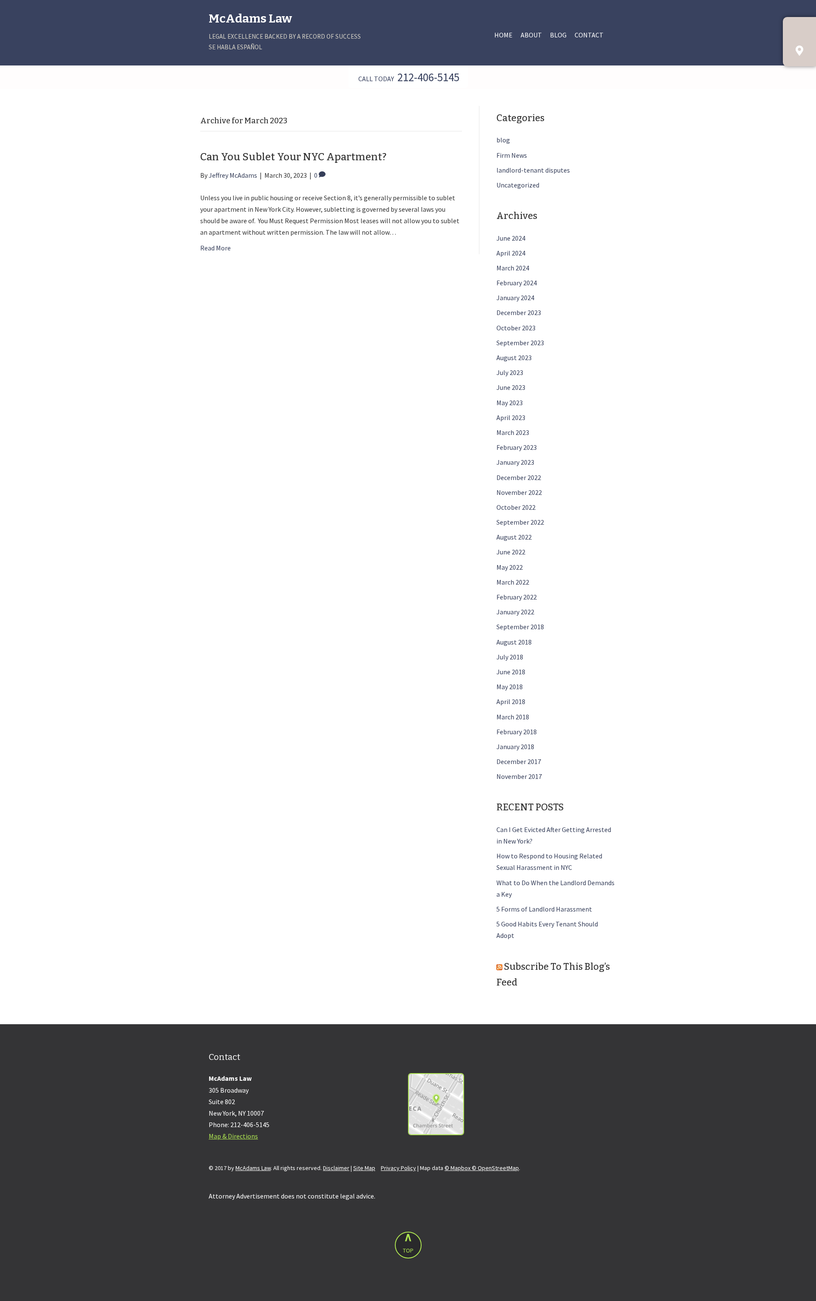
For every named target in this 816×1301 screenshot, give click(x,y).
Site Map (364, 1168)
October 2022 (516, 507)
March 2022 (512, 582)
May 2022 (509, 567)
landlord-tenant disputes (533, 170)
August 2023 (514, 357)
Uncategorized (517, 185)
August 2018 (514, 642)
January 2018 (515, 746)
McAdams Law (250, 18)
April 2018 (510, 701)
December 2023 (518, 312)
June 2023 (510, 387)
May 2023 (509, 402)
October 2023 (516, 328)
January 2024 (515, 297)
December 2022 (518, 477)
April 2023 (510, 417)
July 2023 (509, 372)
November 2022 (519, 492)
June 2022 (510, 552)
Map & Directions (233, 1136)
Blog (558, 35)
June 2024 (510, 238)
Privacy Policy (398, 1168)
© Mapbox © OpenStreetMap (482, 1168)
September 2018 (520, 626)
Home (503, 35)
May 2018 (509, 686)
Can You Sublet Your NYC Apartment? (293, 157)
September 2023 (520, 342)
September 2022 (520, 522)
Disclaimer (336, 1168)
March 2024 (512, 268)
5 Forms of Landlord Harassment (544, 909)
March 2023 (512, 432)
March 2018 (512, 717)
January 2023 (515, 462)
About (531, 35)
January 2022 (515, 612)
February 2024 (516, 282)
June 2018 (510, 672)
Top (408, 1250)
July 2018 (509, 657)
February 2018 (516, 731)
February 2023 (516, 447)
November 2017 (519, 776)
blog (503, 140)
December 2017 (518, 761)
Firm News (511, 155)
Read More (215, 248)
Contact (589, 35)
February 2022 (516, 597)
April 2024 (510, 253)
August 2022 (514, 537)
